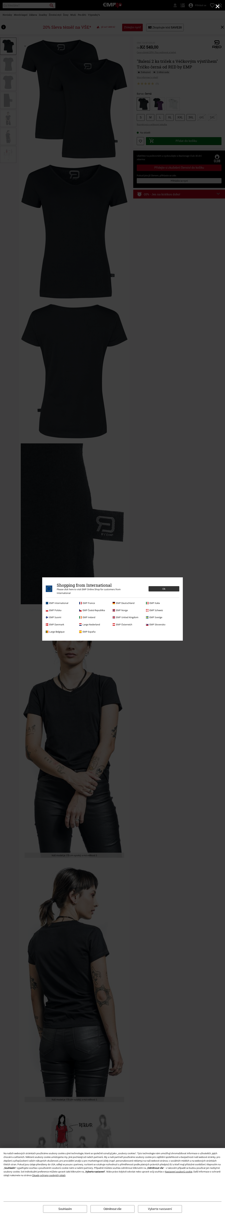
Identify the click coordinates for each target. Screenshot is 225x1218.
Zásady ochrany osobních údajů (48, 1175)
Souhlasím (65, 1208)
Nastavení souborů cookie (178, 1171)
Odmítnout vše (112, 1208)
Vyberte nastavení (160, 1209)
